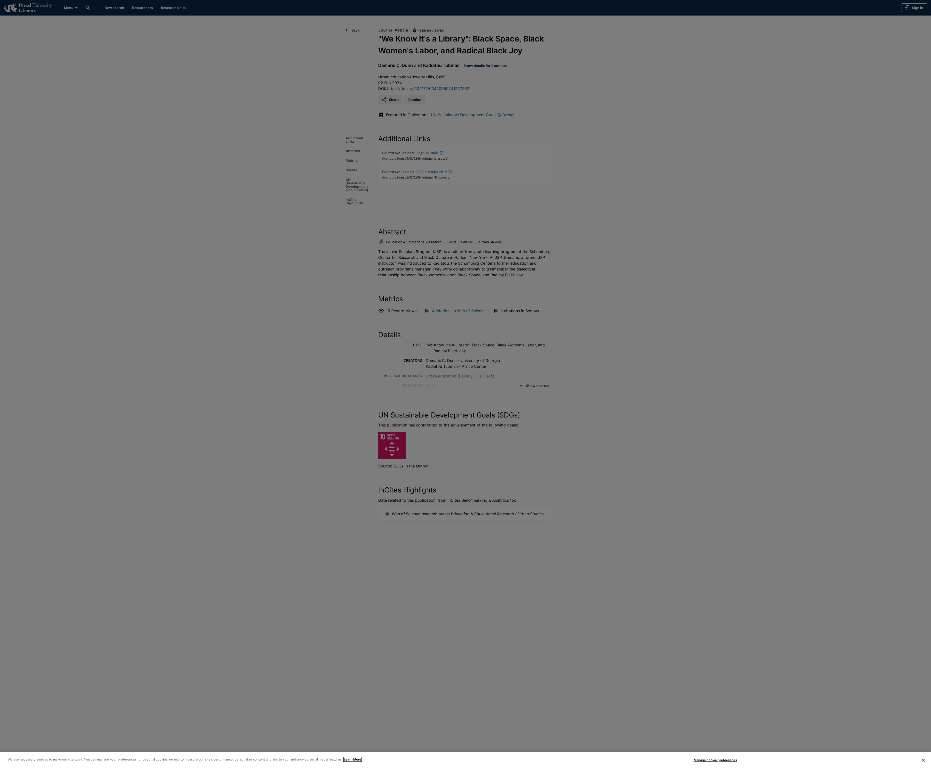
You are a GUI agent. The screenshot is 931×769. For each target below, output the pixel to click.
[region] (465, 760)
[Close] (923, 760)
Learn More (352, 759)
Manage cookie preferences (715, 760)
